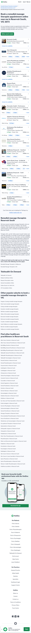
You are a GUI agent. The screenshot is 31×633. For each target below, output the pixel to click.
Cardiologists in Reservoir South (8, 370)
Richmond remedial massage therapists (10, 319)
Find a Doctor (15, 523)
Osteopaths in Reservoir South (8, 431)
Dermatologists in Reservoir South (9, 393)
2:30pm (17, 135)
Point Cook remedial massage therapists (10, 304)
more (27, 56)
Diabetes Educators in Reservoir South (10, 395)
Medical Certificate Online (7, 277)
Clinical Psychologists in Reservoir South (10, 375)
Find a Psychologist (15, 538)
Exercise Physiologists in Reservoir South (10, 405)
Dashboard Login (15, 582)
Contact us (15, 599)
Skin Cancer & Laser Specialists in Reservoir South (12, 456)
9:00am (10, 56)
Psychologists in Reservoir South (8, 448)
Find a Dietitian (15, 541)
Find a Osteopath (15, 544)
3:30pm (15, 204)
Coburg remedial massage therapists (9, 306)
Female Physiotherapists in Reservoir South (11, 363)
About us (15, 593)
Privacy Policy (15, 605)
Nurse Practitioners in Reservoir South (10, 418)
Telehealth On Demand (6, 275)
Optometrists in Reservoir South (8, 426)
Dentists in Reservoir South (7, 388)
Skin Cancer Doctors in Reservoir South (10, 453)
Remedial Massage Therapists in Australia (9, 6)
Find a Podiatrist (15, 532)
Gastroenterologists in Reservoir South (10, 408)
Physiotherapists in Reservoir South (9, 438)
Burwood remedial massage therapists (9, 316)
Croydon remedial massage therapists (9, 321)
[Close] (1, 629)
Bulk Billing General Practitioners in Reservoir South (13, 347)
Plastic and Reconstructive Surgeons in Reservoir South (13, 441)
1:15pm (11, 192)
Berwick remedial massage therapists (9, 326)
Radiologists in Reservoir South (8, 451)
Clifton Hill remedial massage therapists (10, 314)
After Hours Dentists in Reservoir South (10, 340)
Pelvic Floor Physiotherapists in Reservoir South (12, 436)
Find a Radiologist (15, 550)
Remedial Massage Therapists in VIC (8, 7)
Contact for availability (7, 46)
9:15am (11, 67)
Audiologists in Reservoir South (8, 368)
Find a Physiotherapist (15, 529)
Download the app (15, 505)
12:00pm (10, 180)
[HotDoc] (4, 2)
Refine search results (7, 34)
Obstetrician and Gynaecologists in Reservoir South (12, 421)
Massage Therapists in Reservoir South (10, 413)
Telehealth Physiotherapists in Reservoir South (11, 355)
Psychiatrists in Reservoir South (8, 446)
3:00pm (8, 204)
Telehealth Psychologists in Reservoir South (11, 358)
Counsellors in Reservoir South (8, 380)
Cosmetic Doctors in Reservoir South (9, 378)
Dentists (15, 576)
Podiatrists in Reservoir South (7, 443)
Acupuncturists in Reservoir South (9, 365)
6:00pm (15, 156)
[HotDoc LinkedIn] (15, 616)
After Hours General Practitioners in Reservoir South (13, 342)
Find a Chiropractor (15, 535)
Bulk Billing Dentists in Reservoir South (10, 345)
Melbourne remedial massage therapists (10, 329)
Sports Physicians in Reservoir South (9, 458)
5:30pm (15, 112)
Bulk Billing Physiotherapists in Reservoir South (11, 350)
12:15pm (11, 123)
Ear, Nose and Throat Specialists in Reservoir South (12, 400)
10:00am (24, 56)
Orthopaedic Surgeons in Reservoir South (10, 428)
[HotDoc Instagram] (18, 616)
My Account (15, 556)
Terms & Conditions (15, 602)
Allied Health (15, 573)
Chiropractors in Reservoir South (8, 373)
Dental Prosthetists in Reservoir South (9, 385)
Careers (15, 596)
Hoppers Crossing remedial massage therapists (11, 301)
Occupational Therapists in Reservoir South (11, 423)
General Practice (15, 570)
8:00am (10, 90)
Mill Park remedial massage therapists (9, 311)
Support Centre (15, 585)
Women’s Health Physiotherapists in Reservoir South (13, 463)
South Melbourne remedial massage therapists (11, 324)
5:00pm (8, 112)
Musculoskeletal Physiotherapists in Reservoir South (13, 416)
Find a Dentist (15, 526)
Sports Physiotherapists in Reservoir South (10, 461)
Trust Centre (15, 608)
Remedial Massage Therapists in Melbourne (11, 264)
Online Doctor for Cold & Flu (7, 285)
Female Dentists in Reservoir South (9, 360)
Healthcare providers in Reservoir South (10, 466)
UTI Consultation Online (6, 288)
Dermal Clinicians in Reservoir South (9, 390)
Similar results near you (15, 212)
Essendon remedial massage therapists (9, 309)
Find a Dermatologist (15, 547)
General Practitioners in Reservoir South (10, 410)
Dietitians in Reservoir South (7, 398)
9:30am (17, 56)
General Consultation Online (7, 283)
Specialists (15, 579)
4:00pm (8, 156)
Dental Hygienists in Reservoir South (9, 383)
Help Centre (15, 559)
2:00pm (10, 135)
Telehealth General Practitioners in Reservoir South (12, 352)
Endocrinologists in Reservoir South (9, 403)
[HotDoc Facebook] (12, 616)
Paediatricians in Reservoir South (8, 433)
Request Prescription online (7, 280)
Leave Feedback (15, 562)
